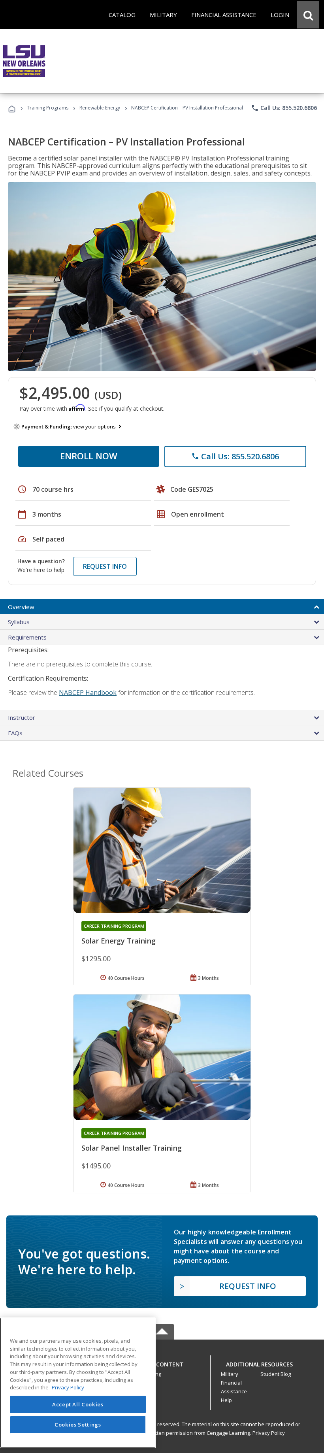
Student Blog (275, 1374)
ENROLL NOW (88, 456)
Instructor (21, 717)
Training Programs (47, 107)
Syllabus (19, 622)
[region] (78, 1382)
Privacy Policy (268, 1432)
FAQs (15, 733)
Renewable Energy (99, 107)
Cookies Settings (78, 1424)
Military (229, 1374)
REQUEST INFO (105, 566)
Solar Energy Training (118, 940)
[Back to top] (162, 1362)
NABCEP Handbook (88, 692)
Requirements (27, 637)
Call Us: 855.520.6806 (284, 108)
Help (226, 1400)
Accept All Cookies (78, 1404)
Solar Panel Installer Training (131, 1148)
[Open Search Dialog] (308, 14)
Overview (21, 607)
